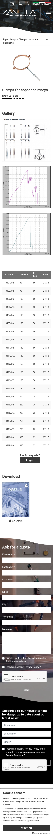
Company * (7, 579)
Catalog (17, 520)
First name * (8, 554)
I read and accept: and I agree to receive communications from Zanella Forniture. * (25, 752)
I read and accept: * (23, 667)
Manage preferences (41, 833)
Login (29, 460)
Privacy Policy (31, 667)
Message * (8, 629)
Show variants (10, 96)
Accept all (26, 828)
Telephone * (8, 616)
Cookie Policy (23, 809)
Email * (5, 591)
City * (5, 604)
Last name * (8, 567)
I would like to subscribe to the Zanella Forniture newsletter (26, 660)
